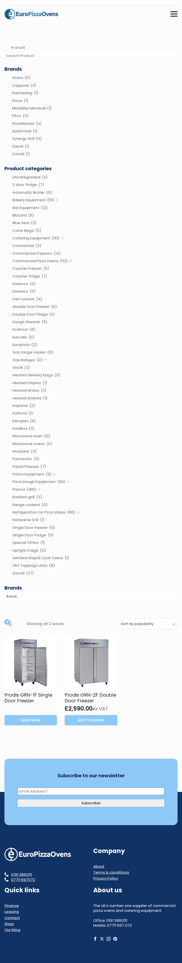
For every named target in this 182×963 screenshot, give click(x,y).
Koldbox (23, 428)
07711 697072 (23, 879)
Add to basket (90, 720)
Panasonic (25, 458)
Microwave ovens (32, 443)
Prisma (24, 489)
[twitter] (102, 939)
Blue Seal (24, 222)
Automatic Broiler (32, 192)
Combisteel (26, 245)
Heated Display (29, 382)
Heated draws (29, 390)
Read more (31, 720)
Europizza (24, 344)
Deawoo (24, 291)
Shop (9, 923)
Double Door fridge (33, 314)
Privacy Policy (105, 878)
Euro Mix (23, 337)
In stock (18, 47)
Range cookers (29, 504)
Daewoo (24, 283)
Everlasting (25, 93)
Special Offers (28, 542)
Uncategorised (29, 177)
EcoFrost (23, 329)
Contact (12, 917)
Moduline (24, 451)
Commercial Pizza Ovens (40, 261)
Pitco (20, 115)
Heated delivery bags (36, 375)
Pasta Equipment (32, 474)
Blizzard (23, 215)
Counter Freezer (30, 268)
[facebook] (95, 939)
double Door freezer (34, 306)
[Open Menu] (174, 14)
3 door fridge (28, 184)
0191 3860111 (21, 874)
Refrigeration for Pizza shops (43, 512)
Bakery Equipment (33, 200)
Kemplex (24, 421)
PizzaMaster (27, 123)
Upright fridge (29, 550)
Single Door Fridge (32, 535)
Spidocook (24, 131)
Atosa (21, 77)
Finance (11, 905)
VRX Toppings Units (33, 565)
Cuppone (24, 85)
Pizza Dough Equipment (38, 481)
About (98, 866)
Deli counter (27, 299)
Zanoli (20, 146)
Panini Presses (29, 466)
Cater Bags (26, 230)
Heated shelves (29, 398)
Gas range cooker (32, 352)
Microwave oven (31, 436)
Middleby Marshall (31, 108)
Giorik (21, 367)
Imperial (23, 405)
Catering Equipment (35, 238)
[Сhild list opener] (56, 200)
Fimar (20, 100)
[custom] (115, 939)
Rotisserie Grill (28, 519)
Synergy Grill (27, 138)
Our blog (12, 929)
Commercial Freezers (36, 253)
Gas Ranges (27, 360)
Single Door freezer (33, 527)
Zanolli (21, 153)
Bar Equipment (30, 207)
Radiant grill (27, 497)
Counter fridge (29, 276)
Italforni (22, 413)
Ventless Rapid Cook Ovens (40, 558)
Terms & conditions (111, 872)
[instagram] (109, 939)
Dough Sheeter (29, 321)
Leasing (11, 911)
